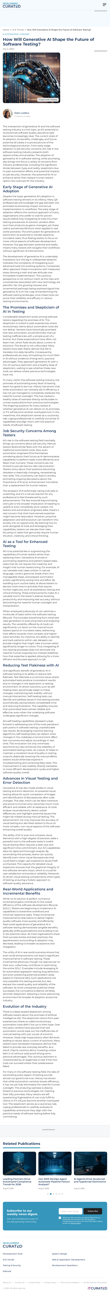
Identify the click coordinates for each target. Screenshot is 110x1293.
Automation (11, 34)
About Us (7, 1282)
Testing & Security (12, 1265)
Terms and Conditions (69, 1282)
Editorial (7, 1271)
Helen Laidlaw (21, 113)
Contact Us (19, 1282)
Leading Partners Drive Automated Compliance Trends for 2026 (17, 1182)
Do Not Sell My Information (95, 1282)
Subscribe (93, 1211)
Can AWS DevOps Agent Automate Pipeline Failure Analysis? (54, 1182)
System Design (59, 1253)
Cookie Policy (34, 1282)
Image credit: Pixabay (48, 100)
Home (6, 29)
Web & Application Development (68, 1259)
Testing (25, 34)
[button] (48, 1194)
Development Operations (65, 1265)
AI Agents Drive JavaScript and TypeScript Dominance (90, 1180)
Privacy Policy (50, 1282)
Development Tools (12, 1253)
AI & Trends (18, 29)
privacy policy (76, 1223)
